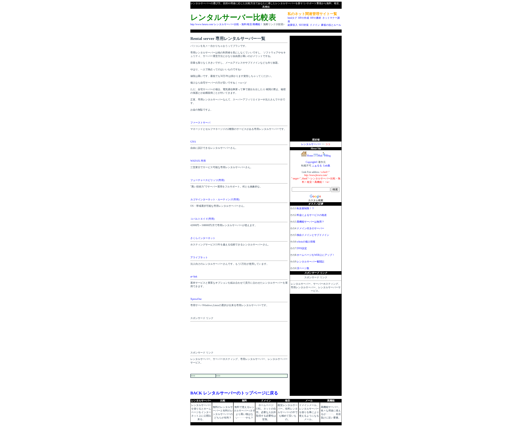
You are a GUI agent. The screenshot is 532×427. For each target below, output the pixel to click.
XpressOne (196, 299)
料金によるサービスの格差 (312, 215)
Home (310, 155)
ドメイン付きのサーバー (310, 228)
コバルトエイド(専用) (202, 218)
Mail (320, 155)
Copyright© (312, 162)
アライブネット (199, 257)
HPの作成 (303, 17)
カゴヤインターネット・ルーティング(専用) (214, 199)
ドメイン (315, 24)
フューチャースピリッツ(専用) (207, 180)
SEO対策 (304, 24)
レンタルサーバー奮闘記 (310, 261)
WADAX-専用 (198, 160)
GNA (193, 141)
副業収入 (293, 24)
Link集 (326, 165)
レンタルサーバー (311, 144)
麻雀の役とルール (331, 24)
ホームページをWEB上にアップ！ (316, 254)
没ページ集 (303, 268)
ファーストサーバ (200, 122)
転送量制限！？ (305, 208)
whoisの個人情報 (306, 241)
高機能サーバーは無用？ (310, 221)
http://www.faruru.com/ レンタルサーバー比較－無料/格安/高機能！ (226, 24)
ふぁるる (317, 165)
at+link (193, 276)
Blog (328, 155)
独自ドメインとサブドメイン (313, 235)
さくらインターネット (202, 238)
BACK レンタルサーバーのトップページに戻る (234, 393)
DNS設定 (302, 248)
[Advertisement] (266, 31)
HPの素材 (315, 17)
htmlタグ (292, 17)
